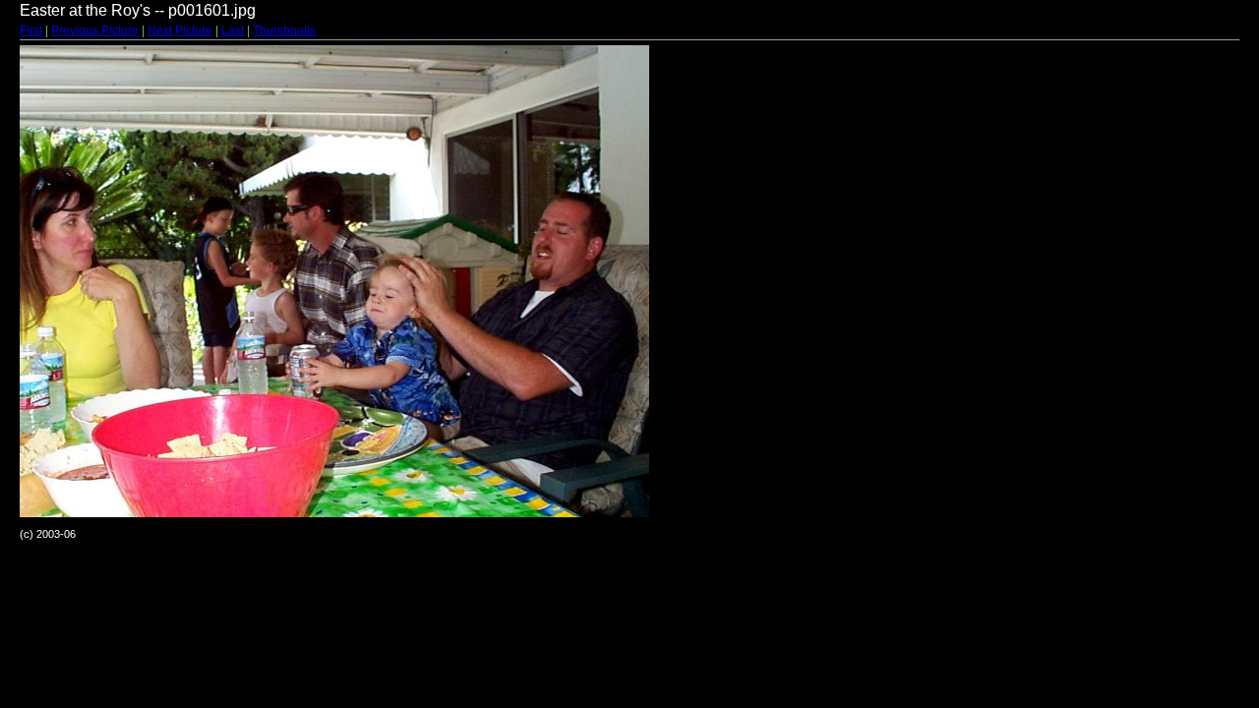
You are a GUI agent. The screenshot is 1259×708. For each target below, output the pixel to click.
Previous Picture (95, 30)
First (31, 30)
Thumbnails (284, 30)
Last (232, 30)
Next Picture (180, 30)
